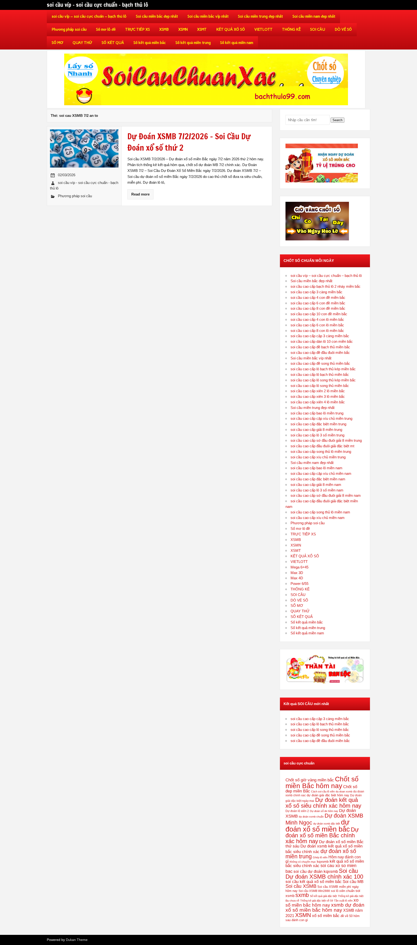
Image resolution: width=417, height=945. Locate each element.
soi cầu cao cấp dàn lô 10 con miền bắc (322, 341)
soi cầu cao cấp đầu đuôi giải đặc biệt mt (322, 446)
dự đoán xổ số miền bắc (317, 825)
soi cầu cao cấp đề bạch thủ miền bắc (320, 347)
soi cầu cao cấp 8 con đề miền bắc (318, 308)
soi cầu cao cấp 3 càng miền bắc (316, 292)
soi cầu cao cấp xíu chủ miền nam (318, 518)
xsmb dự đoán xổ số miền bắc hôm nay (324, 907)
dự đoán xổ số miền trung (320, 854)
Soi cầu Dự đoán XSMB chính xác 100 (324, 874)
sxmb (302, 895)
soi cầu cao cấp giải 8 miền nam (316, 485)
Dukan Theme (77, 940)
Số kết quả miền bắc (149, 43)
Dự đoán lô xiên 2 (297, 810)
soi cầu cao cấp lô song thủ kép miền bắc (323, 380)
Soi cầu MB (353, 881)
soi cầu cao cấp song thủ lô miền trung (321, 451)
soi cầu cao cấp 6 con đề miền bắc (318, 303)
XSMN (183, 29)
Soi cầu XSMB (300, 886)
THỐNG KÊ (291, 29)
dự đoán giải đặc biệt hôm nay (328, 795)
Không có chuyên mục (303, 861)
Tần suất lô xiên (343, 900)
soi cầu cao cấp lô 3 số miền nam (317, 490)
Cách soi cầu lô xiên (323, 791)
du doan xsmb (344, 791)
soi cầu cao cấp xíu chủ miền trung (318, 457)
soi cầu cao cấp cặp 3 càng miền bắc (320, 336)
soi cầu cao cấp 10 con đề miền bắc (319, 314)
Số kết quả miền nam (236, 43)
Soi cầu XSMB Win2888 (314, 891)
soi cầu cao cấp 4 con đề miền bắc (318, 297)
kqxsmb (323, 861)
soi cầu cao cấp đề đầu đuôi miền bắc (320, 352)
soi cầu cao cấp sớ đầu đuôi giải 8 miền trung (326, 440)
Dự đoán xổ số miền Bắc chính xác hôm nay (322, 835)
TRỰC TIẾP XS (137, 29)
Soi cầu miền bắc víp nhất (208, 16)
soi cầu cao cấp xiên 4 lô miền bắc (318, 402)
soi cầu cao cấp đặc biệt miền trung (318, 424)
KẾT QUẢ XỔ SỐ (230, 29)
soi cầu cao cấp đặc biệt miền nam (318, 479)
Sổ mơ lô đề (106, 29)
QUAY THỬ (82, 43)
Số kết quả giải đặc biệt (323, 896)
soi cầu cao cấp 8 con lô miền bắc (317, 331)
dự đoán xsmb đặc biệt (326, 823)
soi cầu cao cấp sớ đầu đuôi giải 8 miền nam (326, 495)
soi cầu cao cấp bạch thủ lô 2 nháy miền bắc (326, 286)
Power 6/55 (299, 583)
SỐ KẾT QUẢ (113, 43)
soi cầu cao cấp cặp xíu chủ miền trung (321, 418)
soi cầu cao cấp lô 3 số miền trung (317, 435)
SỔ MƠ (57, 43)
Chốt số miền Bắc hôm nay (322, 782)
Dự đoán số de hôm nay (324, 811)
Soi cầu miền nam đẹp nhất (313, 16)
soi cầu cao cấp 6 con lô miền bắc (317, 325)
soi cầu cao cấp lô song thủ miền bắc (320, 386)
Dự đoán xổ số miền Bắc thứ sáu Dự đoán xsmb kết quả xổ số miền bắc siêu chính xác (324, 846)
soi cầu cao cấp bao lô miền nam (316, 468)
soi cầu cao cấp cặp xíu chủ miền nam (321, 473)
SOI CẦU (317, 29)
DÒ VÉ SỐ (343, 29)
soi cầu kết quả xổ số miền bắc (313, 881)
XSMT (202, 29)
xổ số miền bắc (326, 915)
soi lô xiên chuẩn (342, 891)
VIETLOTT (263, 29)
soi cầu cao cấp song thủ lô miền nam (320, 512)
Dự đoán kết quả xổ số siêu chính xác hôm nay (323, 803)
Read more (140, 194)
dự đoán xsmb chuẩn (311, 816)
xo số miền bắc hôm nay (322, 902)
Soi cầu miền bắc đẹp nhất (157, 16)
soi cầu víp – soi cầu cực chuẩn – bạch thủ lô (89, 16)
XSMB (164, 29)
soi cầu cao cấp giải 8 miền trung (316, 429)
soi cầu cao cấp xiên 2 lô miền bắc (318, 391)
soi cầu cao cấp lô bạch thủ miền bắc (320, 374)
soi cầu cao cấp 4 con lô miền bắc (317, 319)
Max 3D (297, 573)
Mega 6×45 (299, 567)
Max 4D (297, 578)
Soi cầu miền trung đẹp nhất (260, 16)
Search (337, 120)
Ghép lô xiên (320, 857)
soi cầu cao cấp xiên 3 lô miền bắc (318, 396)
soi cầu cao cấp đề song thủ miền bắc (320, 363)
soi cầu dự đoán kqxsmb (315, 871)
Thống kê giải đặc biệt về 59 (316, 900)
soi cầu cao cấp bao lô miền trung (317, 413)
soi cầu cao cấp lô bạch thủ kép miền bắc (323, 369)
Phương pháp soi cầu (69, 29)
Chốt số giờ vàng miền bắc (309, 780)
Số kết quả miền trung (193, 43)
